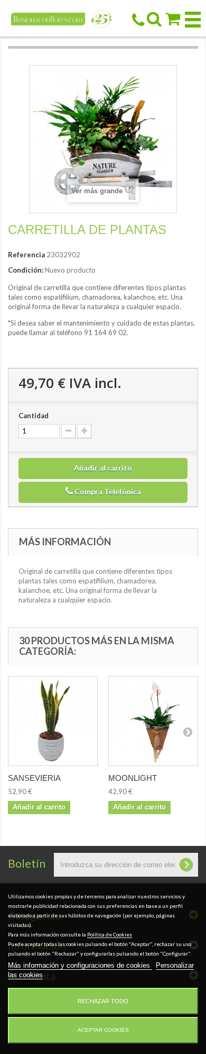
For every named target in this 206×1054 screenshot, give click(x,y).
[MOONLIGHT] (153, 721)
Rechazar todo (103, 1001)
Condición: (25, 270)
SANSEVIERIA (34, 777)
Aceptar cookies (103, 1030)
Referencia (26, 254)
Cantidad (33, 415)
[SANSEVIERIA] (53, 721)
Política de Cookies (109, 934)
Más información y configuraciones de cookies (80, 965)
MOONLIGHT (132, 777)
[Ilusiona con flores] (61, 18)
